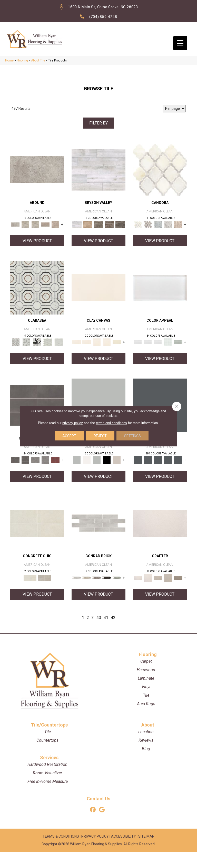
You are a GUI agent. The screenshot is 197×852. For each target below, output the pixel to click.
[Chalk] (98, 287)
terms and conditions (111, 423)
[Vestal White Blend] (160, 170)
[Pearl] (160, 287)
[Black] (106, 460)
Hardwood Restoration (47, 764)
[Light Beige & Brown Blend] (178, 224)
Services (49, 757)
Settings (132, 436)
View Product (37, 240)
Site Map (146, 836)
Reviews (146, 740)
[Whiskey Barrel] (87, 224)
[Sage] (117, 578)
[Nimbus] (37, 170)
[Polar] (98, 523)
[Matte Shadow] (37, 405)
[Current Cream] (37, 523)
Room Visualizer (47, 772)
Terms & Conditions (61, 836)
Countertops (47, 740)
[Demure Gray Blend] (148, 224)
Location (146, 731)
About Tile (38, 60)
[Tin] (96, 578)
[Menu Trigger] (180, 43)
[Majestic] (48, 342)
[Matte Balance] (96, 460)
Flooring (22, 60)
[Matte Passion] (55, 460)
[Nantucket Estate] (98, 224)
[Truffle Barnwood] (120, 224)
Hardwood (146, 669)
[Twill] (158, 578)
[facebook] (93, 810)
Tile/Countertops (49, 725)
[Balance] (98, 405)
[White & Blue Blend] (158, 224)
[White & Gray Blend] (168, 224)
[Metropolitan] (37, 287)
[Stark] (106, 578)
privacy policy (72, 423)
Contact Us (98, 798)
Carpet (146, 661)
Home (9, 60)
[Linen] (86, 578)
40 (98, 617)
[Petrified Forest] (109, 224)
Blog (146, 748)
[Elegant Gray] (44, 578)
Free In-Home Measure (47, 781)
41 (106, 617)
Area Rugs (146, 703)
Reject (100, 436)
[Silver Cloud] (178, 342)
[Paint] (117, 342)
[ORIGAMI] (178, 578)
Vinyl (146, 686)
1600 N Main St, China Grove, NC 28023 (103, 7)
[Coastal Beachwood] (98, 170)
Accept (69, 436)
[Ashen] (45, 224)
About (147, 725)
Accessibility (123, 836)
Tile (146, 695)
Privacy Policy (95, 836)
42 (113, 617)
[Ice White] (86, 460)
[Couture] (37, 342)
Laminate (146, 678)
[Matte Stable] (117, 460)
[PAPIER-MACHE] (160, 523)
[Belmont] (26, 342)
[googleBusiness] (102, 810)
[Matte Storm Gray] (35, 460)
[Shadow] (160, 405)
